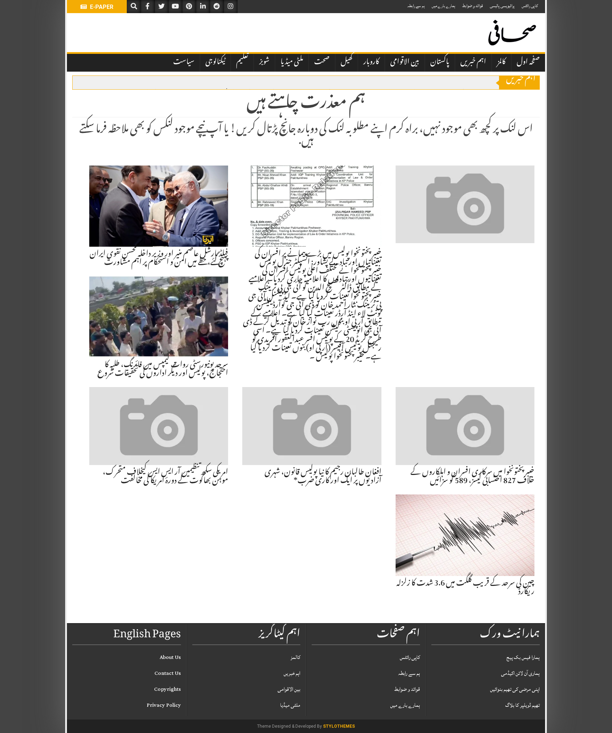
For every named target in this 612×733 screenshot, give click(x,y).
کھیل (346, 62)
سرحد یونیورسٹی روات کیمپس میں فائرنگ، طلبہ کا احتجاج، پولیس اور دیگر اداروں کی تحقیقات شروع (162, 369)
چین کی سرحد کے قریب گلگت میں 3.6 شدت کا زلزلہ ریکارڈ (465, 588)
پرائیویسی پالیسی (502, 6)
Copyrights (167, 689)
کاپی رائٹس (530, 6)
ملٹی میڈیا (291, 62)
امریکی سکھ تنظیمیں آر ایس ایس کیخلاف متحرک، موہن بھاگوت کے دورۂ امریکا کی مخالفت (165, 477)
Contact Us (167, 673)
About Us (170, 657)
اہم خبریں (473, 62)
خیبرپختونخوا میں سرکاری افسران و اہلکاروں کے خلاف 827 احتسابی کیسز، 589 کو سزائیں (472, 477)
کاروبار (371, 62)
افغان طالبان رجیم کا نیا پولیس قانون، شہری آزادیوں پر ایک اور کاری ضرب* (323, 477)
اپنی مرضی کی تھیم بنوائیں (515, 689)
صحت (322, 62)
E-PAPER (101, 7)
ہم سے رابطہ (416, 6)
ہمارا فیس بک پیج (523, 657)
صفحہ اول (528, 62)
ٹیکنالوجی (215, 62)
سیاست (183, 62)
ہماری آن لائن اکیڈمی (520, 673)
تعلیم (242, 62)
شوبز (264, 62)
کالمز (501, 62)
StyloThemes (339, 726)
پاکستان (439, 62)
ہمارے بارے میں (443, 6)
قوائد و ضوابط (472, 6)
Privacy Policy (164, 705)
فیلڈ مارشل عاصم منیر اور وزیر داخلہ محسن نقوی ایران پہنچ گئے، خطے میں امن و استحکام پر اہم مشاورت (159, 258)
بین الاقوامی (404, 62)
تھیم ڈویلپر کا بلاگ (522, 705)
